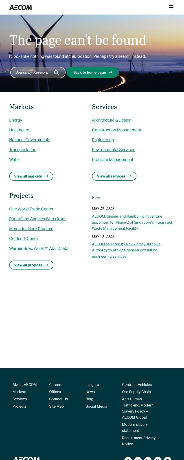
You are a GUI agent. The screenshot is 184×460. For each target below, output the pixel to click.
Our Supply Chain (136, 391)
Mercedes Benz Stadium (31, 228)
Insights (92, 384)
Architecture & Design (111, 119)
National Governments (29, 139)
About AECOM (25, 384)
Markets (19, 391)
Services (20, 398)
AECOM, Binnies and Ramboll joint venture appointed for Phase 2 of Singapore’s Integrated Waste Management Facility (132, 222)
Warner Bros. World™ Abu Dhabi (38, 248)
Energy (15, 119)
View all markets (28, 176)
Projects (19, 406)
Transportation (22, 149)
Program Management (112, 159)
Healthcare (19, 129)
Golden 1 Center (24, 238)
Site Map (56, 406)
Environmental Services (113, 149)
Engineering (103, 139)
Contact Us (58, 398)
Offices (55, 391)
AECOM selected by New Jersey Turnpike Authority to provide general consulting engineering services (126, 250)
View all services (111, 176)
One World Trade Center (31, 208)
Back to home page (90, 72)
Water (14, 159)
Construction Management (116, 129)
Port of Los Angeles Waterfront (37, 218)
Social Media (96, 406)
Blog (89, 398)
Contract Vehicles (137, 384)
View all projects (28, 265)
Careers (55, 384)
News (90, 391)
